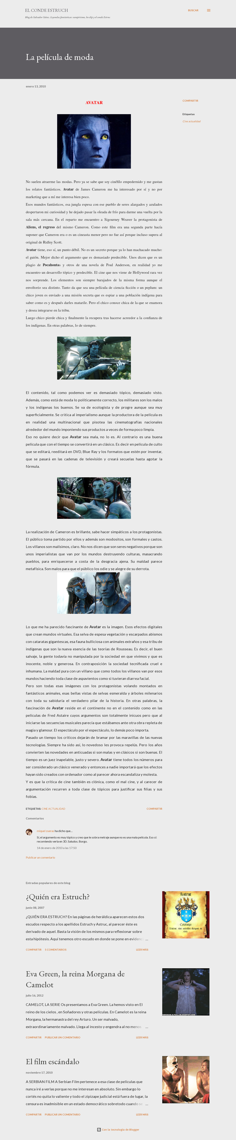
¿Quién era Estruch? (58, 896)
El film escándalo (52, 1061)
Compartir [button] (190, 100)
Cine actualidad (191, 121)
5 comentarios (55, 949)
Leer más (142, 949)
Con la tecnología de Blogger (120, 1129)
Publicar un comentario (40, 857)
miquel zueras (45, 831)
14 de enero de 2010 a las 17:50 (57, 848)
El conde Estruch (46, 10)
